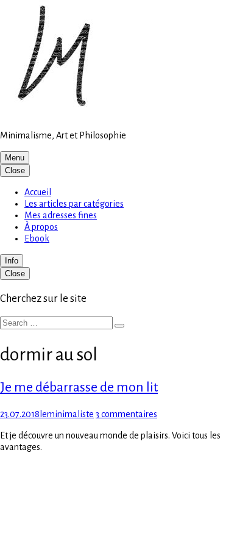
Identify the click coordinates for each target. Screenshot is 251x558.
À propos (41, 227)
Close (15, 170)
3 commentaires (126, 414)
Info (11, 260)
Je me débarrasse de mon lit (79, 387)
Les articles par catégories (74, 204)
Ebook (36, 238)
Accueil (37, 192)
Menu (14, 157)
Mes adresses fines (60, 215)
